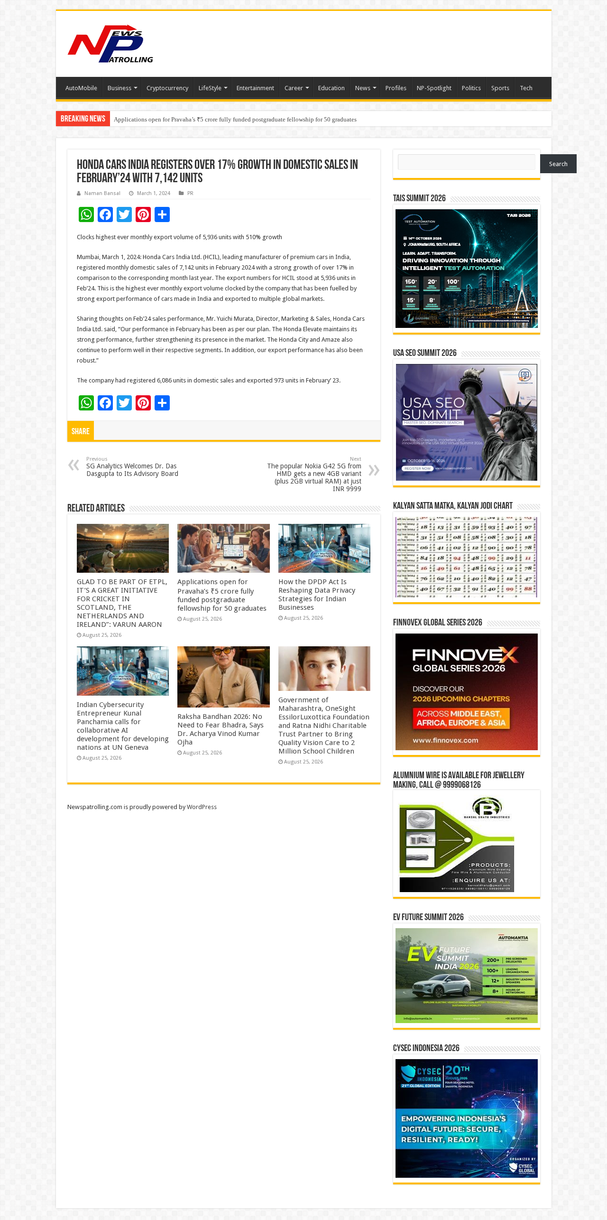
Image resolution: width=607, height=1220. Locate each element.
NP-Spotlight (434, 88)
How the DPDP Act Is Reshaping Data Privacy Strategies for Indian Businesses (316, 594)
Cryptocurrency (167, 88)
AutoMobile (81, 88)
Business (119, 88)
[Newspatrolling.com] (110, 42)
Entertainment (255, 88)
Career (294, 88)
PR (190, 193)
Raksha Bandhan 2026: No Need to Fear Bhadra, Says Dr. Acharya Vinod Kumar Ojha (220, 729)
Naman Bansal (102, 193)
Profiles (396, 88)
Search (558, 164)
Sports (500, 88)
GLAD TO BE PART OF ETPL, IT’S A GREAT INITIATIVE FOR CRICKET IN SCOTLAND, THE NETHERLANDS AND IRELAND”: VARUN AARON (122, 603)
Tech (526, 88)
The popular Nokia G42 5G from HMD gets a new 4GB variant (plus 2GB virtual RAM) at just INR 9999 (314, 474)
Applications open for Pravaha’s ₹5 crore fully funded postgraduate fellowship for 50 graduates (222, 595)
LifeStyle (210, 88)
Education (331, 88)
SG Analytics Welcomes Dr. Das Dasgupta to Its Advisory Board (132, 466)
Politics (471, 88)
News (362, 88)
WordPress (202, 806)
